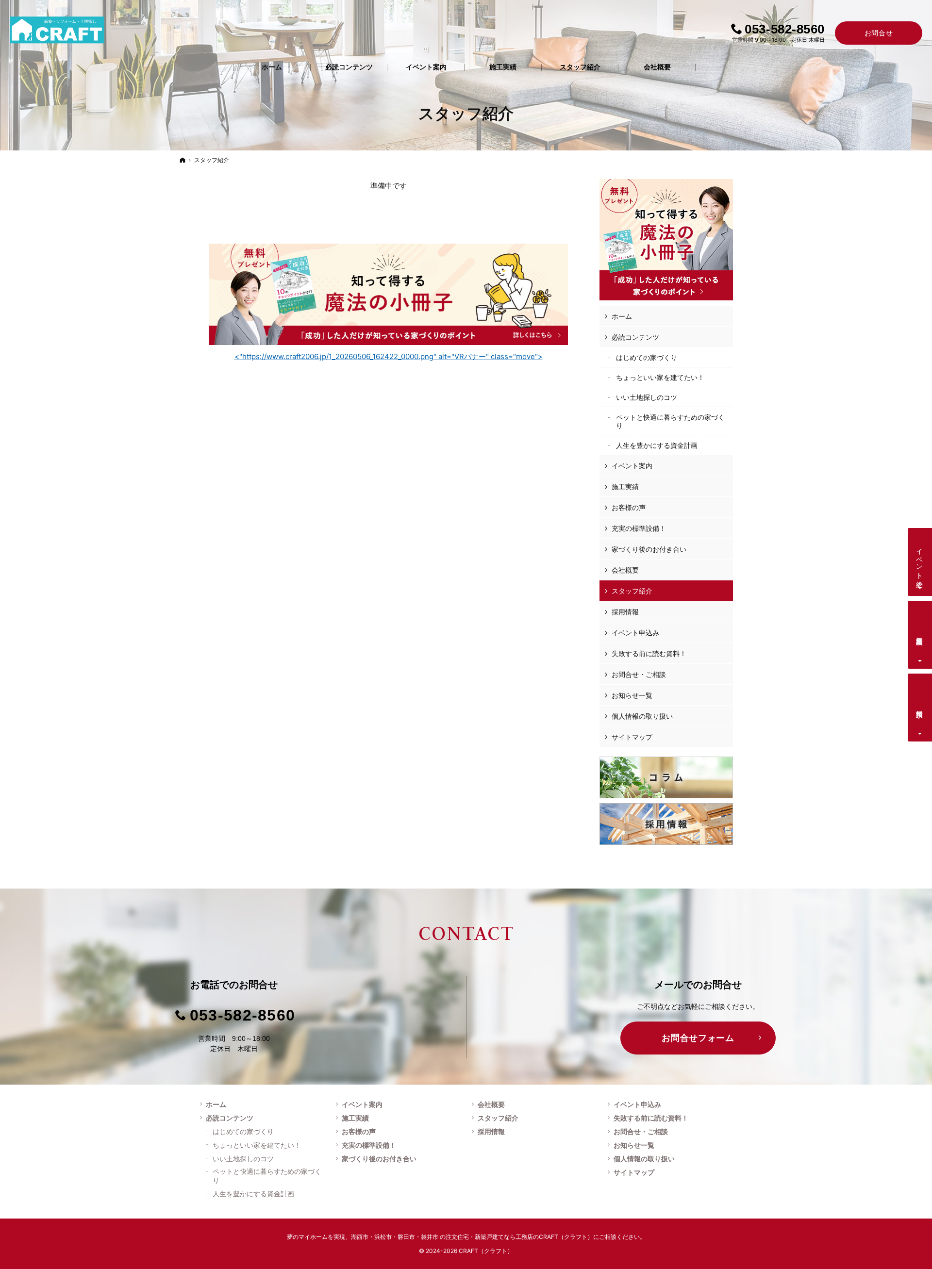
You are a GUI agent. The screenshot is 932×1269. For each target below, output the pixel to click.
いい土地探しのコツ (646, 397)
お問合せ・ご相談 (639, 674)
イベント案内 (632, 465)
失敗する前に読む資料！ (649, 653)
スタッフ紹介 (632, 591)
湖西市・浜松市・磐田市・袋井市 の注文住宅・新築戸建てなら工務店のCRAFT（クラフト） (472, 1236)
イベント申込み (635, 632)
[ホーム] (182, 160)
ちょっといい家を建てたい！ (660, 377)
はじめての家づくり (646, 357)
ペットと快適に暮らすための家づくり (670, 421)
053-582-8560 (242, 1015)
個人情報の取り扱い (642, 716)
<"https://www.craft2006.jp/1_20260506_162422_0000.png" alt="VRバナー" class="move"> (388, 356)
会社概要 (625, 570)
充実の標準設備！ (639, 528)
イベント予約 (920, 560)
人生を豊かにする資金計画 (657, 445)
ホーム (622, 316)
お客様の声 (629, 507)
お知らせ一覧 (632, 695)
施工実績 (625, 486)
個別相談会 (920, 633)
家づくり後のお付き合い (649, 549)
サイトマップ (632, 737)
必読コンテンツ (635, 337)
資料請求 (920, 706)
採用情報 (625, 612)
